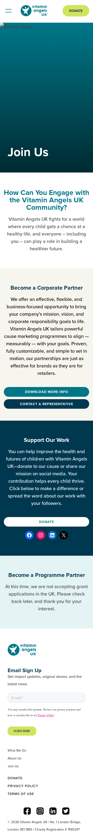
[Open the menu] (8, 11)
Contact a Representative (46, 404)
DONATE (46, 521)
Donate (76, 10)
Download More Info (46, 391)
